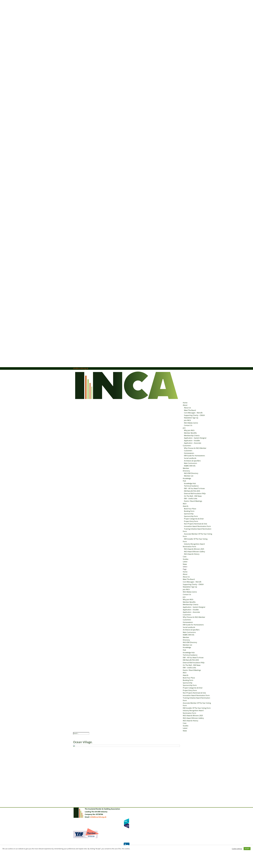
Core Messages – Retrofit (193, 413)
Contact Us (188, 425)
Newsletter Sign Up (191, 418)
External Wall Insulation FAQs (195, 493)
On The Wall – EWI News (193, 496)
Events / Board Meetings (193, 501)
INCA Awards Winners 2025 (194, 549)
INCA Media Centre (191, 423)
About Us (187, 408)
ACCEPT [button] (247, 848)
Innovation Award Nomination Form (197, 526)
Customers (187, 445)
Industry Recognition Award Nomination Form (194, 545)
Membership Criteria (191, 435)
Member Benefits (190, 433)
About (185, 405)
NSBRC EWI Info (189, 466)
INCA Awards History (191, 554)
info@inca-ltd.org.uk (98, 817)
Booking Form (189, 511)
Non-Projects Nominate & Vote (195, 524)
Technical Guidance (191, 486)
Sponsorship (189, 514)
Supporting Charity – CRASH (194, 415)
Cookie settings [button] (237, 849)
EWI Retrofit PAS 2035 (192, 491)
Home (185, 403)
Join (184, 428)
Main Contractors (190, 463)
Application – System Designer (195, 438)
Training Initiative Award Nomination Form (197, 530)
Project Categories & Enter (194, 519)
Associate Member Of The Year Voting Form (197, 535)
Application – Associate (192, 443)
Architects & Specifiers (192, 461)
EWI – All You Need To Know (194, 488)
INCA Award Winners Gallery (194, 551)
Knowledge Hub (190, 483)
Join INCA (187, 420)
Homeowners (189, 453)
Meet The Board (190, 410)
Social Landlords (190, 458)
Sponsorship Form (191, 516)
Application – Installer (192, 440)
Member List (188, 476)
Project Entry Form (191, 521)
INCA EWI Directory (191, 473)
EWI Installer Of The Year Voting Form (195, 540)
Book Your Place (190, 509)
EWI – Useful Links (190, 498)
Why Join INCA (189, 430)
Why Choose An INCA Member (195, 448)
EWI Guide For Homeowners (194, 456)
